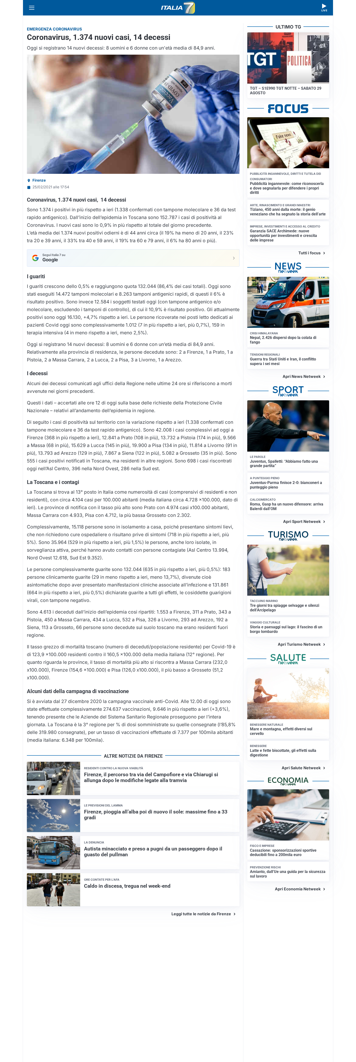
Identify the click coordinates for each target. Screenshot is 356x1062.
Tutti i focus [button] (309, 252)
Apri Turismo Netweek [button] (299, 644)
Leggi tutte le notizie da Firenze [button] (201, 913)
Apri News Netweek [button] (302, 376)
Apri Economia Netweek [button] (298, 888)
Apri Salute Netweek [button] (301, 767)
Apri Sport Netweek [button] (302, 521)
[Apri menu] (31, 8)
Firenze (39, 180)
